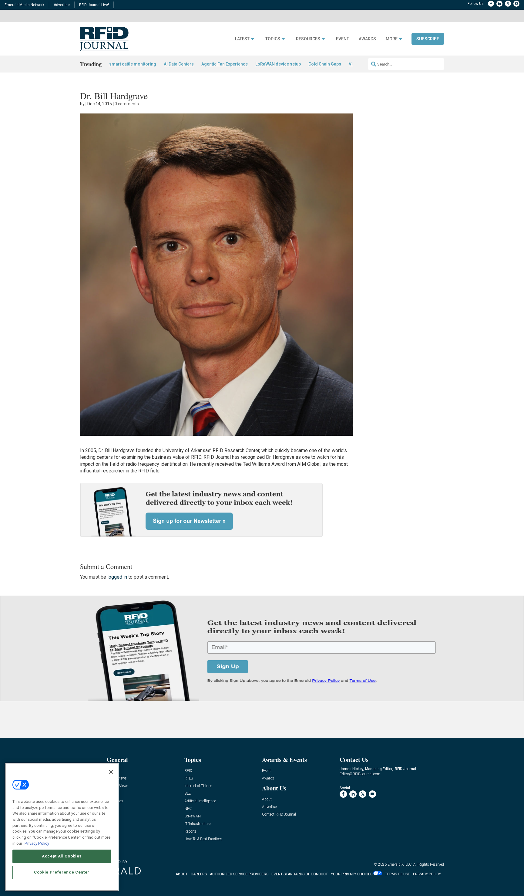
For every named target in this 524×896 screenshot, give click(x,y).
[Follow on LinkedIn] (499, 4)
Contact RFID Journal (279, 815)
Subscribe (427, 38)
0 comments (127, 103)
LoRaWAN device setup (278, 64)
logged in (117, 577)
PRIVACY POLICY (427, 874)
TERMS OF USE (397, 874)
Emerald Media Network (24, 5)
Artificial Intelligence (200, 801)
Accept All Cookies (62, 856)
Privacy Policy (37, 843)
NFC (188, 809)
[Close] (111, 772)
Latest (242, 39)
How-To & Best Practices (203, 839)
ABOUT (182, 874)
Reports (190, 831)
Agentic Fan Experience (224, 64)
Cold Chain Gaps (324, 64)
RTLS (188, 778)
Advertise (62, 5)
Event (342, 39)
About (267, 799)
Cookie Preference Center (61, 872)
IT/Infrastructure (197, 824)
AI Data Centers (179, 64)
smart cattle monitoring (132, 64)
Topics (272, 39)
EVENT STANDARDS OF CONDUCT (299, 874)
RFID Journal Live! (94, 5)
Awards (367, 39)
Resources (308, 39)
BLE (187, 794)
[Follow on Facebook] (491, 4)
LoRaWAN (192, 816)
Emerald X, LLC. (400, 864)
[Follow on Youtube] (516, 4)
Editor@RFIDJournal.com (360, 774)
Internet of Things (198, 786)
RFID (188, 771)
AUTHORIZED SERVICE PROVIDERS (239, 874)
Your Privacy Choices (351, 874)
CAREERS (199, 874)
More (392, 39)
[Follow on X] (508, 4)
